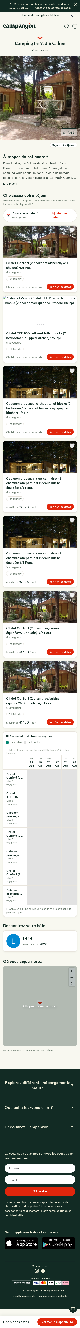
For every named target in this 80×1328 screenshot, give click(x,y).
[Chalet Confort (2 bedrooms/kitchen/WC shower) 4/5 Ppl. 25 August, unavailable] (40, 779)
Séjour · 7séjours (63, 145)
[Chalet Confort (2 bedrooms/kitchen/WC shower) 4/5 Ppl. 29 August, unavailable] (74, 779)
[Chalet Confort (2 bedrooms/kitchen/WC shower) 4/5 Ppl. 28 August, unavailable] (66, 779)
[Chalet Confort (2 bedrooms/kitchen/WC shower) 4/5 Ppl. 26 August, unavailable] (48, 779)
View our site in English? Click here (40, 15)
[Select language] (75, 26)
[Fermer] (75, 5)
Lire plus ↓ (10, 183)
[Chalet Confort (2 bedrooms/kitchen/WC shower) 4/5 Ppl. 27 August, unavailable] (57, 779)
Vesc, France (40, 49)
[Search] (66, 26)
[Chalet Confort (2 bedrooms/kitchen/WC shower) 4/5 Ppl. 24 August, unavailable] (31, 779)
